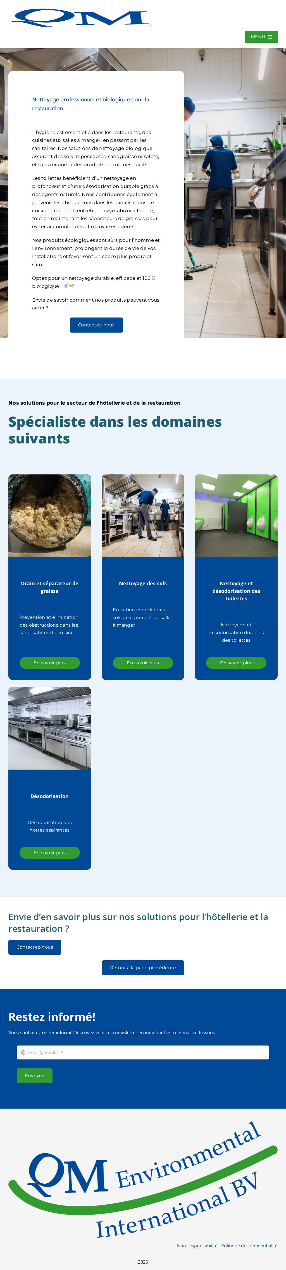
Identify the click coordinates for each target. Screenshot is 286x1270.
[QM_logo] (79, 8)
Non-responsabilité (197, 1246)
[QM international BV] (143, 1123)
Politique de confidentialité (249, 1246)
